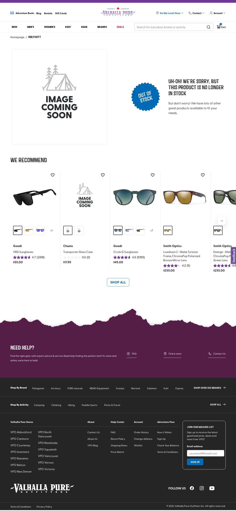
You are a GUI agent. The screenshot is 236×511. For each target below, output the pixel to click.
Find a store (175, 353)
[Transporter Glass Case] (84, 197)
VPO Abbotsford (20, 432)
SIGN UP (195, 462)
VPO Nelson (17, 465)
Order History (141, 432)
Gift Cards (61, 13)
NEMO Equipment (99, 388)
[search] (208, 27)
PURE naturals (75, 388)
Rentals (48, 13)
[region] (192, 488)
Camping (39, 405)
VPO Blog (92, 445)
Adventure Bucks (25, 13)
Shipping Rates (119, 445)
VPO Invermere (19, 452)
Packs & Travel (112, 405)
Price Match (117, 452)
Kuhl (166, 388)
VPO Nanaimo (19, 458)
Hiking (71, 405)
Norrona (135, 388)
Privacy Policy (44, 506)
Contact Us (219, 353)
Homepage (17, 37)
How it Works (164, 432)
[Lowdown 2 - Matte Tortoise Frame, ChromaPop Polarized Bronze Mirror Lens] (184, 197)
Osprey (179, 388)
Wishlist (138, 445)
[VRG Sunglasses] (34, 197)
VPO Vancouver (48, 456)
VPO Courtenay (20, 445)
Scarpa (120, 388)
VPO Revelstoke (48, 443)
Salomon (152, 388)
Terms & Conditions (167, 452)
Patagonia (38, 388)
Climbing (56, 405)
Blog (38, 13)
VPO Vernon (46, 462)
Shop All (118, 282)
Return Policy (118, 438)
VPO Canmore (19, 438)
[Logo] (118, 11)
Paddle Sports (89, 405)
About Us (92, 438)
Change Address (143, 438)
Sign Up (161, 438)
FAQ (134, 353)
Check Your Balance (168, 445)
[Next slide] (222, 221)
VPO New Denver (21, 471)
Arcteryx (56, 388)
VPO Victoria (46, 469)
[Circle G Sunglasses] (134, 197)
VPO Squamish (47, 449)
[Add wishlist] (52, 175)
